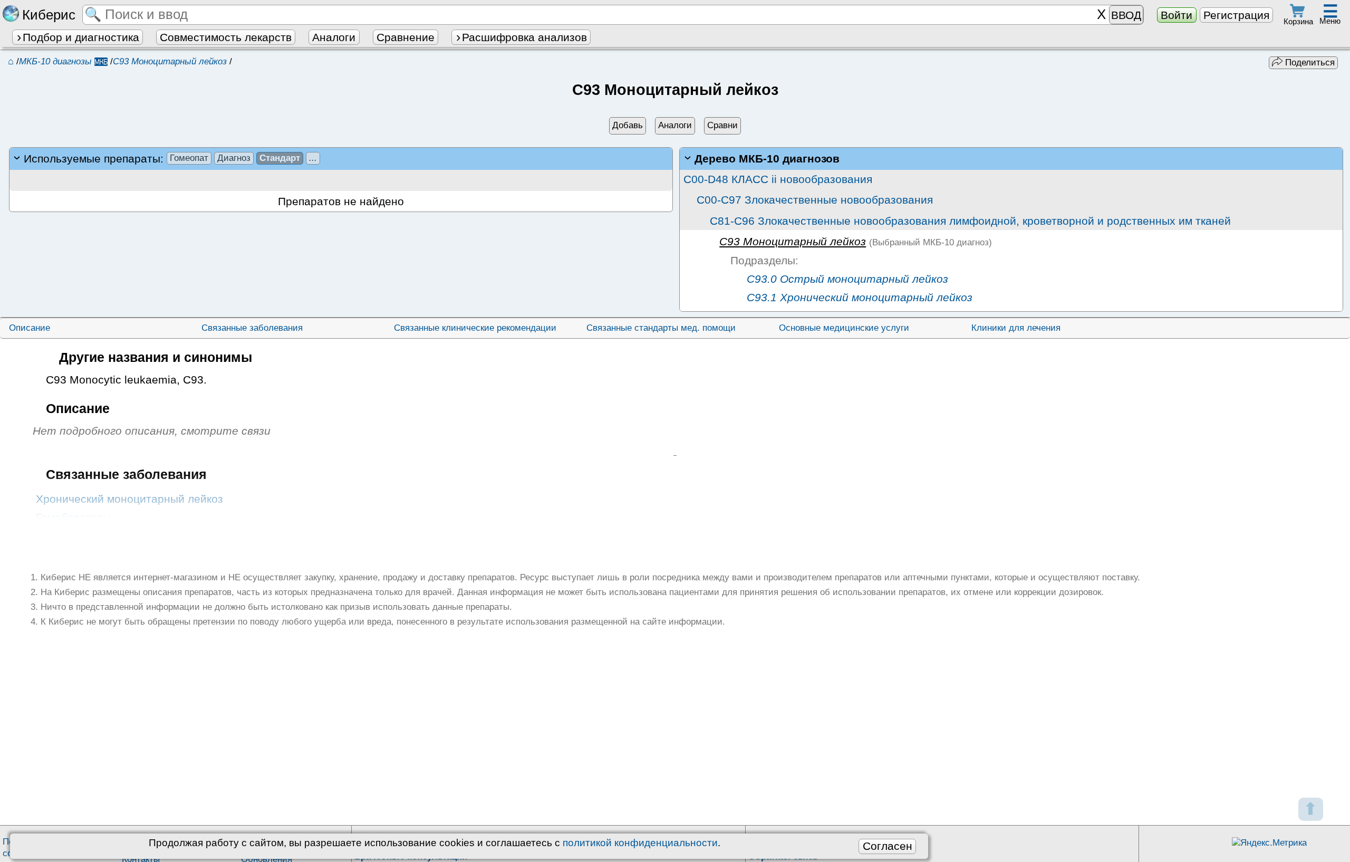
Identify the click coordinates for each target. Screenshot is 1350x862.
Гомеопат (189, 158)
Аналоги (333, 37)
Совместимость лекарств (226, 37)
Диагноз (233, 158)
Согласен (887, 846)
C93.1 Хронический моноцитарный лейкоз (858, 297)
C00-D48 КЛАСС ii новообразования (777, 179)
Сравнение (406, 37)
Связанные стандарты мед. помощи (661, 328)
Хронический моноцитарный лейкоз (129, 499)
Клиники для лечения (1015, 328)
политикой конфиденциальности (640, 842)
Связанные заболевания (252, 328)
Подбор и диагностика (81, 37)
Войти (1176, 15)
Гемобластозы (73, 517)
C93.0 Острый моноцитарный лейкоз (846, 279)
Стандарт (279, 158)
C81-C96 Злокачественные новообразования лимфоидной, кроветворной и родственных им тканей (970, 221)
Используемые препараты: (170, 158)
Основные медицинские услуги (844, 328)
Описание (29, 328)
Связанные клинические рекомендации (475, 328)
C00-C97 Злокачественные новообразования (815, 200)
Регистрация (1236, 15)
